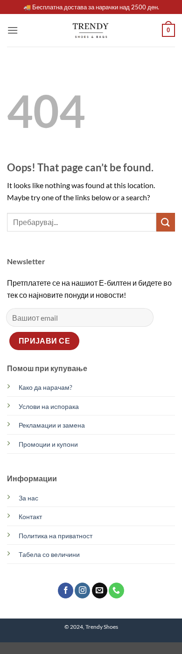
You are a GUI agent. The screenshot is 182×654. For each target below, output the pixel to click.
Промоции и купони (48, 444)
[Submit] (165, 222)
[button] (12, 30)
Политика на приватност (55, 536)
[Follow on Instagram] (82, 590)
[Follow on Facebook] (65, 590)
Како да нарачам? (45, 387)
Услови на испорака (49, 406)
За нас (28, 498)
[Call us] (116, 590)
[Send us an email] (99, 590)
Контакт (30, 516)
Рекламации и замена (52, 425)
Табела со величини (49, 554)
